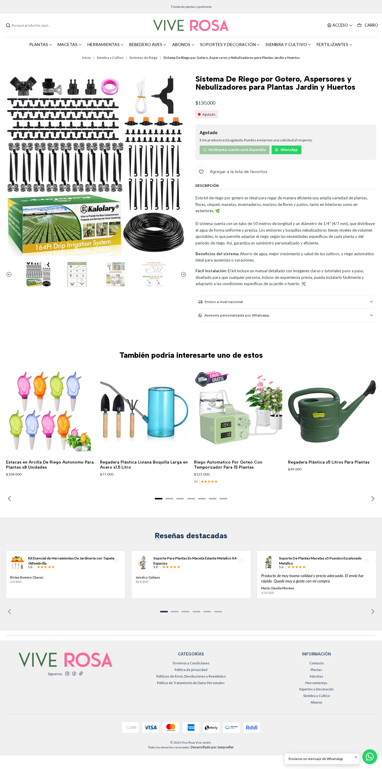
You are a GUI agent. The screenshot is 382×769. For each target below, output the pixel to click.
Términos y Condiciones (191, 663)
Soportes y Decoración (316, 689)
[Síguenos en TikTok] (80, 673)
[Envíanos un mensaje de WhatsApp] (369, 756)
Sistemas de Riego (143, 57)
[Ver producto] (17, 562)
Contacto (316, 663)
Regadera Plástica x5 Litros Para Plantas (328, 462)
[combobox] (36, 25)
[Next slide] (182, 274)
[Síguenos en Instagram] (67, 673)
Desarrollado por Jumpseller (212, 747)
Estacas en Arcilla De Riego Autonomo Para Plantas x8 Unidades (50, 465)
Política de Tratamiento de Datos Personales (191, 683)
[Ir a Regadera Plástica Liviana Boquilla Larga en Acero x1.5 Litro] (144, 411)
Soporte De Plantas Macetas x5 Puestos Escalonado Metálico (320, 560)
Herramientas (316, 683)
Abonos (316, 702)
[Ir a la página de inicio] (191, 25)
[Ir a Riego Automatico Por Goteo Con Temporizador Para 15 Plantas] (238, 411)
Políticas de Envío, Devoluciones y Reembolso (191, 676)
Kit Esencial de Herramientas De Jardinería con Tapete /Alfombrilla (71, 560)
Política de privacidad (191, 670)
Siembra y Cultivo (110, 57)
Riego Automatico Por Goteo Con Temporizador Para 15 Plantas (228, 465)
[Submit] (8, 25)
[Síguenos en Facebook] (74, 673)
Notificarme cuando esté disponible (237, 150)
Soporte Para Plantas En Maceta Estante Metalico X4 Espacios (194, 560)
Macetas (316, 676)
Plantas (316, 670)
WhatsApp (289, 150)
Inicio (86, 57)
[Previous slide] (10, 274)
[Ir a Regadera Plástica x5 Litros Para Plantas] (332, 411)
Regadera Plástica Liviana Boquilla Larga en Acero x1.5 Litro (144, 465)
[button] (158, 498)
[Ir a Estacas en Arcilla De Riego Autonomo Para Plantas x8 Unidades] (50, 411)
